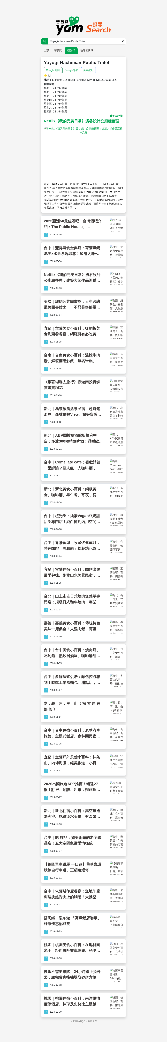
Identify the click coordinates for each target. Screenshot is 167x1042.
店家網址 (88, 70)
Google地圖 (53, 70)
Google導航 (71, 70)
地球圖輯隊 (86, 50)
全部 (46, 50)
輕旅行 (71, 50)
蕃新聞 (58, 50)
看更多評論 (116, 115)
